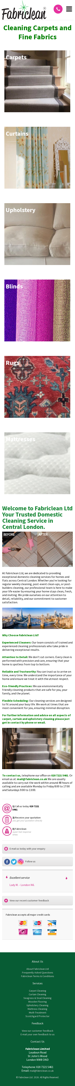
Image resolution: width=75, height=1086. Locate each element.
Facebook (7, 862)
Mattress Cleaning (37, 1009)
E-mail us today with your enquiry (27, 848)
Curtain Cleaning (37, 994)
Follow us (30, 861)
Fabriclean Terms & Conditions (37, 976)
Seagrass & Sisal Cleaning (37, 998)
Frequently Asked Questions (37, 972)
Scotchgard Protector (37, 1016)
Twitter (14, 862)
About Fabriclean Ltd (37, 969)
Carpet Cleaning (37, 990)
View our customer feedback (37, 1030)
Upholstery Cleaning (37, 1005)
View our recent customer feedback (29, 900)
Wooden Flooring (37, 1001)
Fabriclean (24, 10)
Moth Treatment (37, 1012)
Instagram (21, 862)
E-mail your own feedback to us (38, 1034)
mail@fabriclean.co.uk (32, 779)
